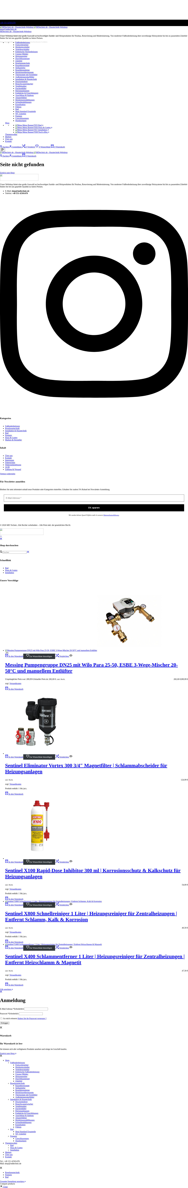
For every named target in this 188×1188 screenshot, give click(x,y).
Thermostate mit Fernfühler (26, 1095)
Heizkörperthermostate (24, 1092)
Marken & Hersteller (13, 440)
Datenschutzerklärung (111, 515)
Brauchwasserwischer (24, 1104)
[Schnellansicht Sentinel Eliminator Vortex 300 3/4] (70, 757)
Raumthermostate (22, 1086)
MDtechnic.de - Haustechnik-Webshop (15, 31)
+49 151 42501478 (7, 23)
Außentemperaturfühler (24, 1097)
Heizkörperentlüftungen (25, 1120)
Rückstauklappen (22, 1111)
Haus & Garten (11, 438)
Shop (7, 123)
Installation (9, 573)
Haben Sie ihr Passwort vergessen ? (32, 1018)
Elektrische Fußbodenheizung (27, 1072)
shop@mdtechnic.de (8, 29)
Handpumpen (20, 1141)
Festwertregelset (21, 1065)
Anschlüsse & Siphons (24, 1115)
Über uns (9, 139)
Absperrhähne (21, 1118)
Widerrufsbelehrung (13, 465)
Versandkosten (15, 683)
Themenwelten (11, 134)
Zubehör (18, 1081)
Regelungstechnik (22, 63)
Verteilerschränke (22, 1069)
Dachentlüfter (20, 1109)
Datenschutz (10, 462)
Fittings (18, 1127)
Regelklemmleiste (22, 1090)
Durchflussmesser (22, 1079)
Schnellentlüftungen (23, 1122)
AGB (7, 467)
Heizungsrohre (21, 1076)
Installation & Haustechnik (26, 79)
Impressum (9, 460)
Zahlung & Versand (13, 469)
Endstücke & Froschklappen (26, 1113)
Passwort (9, 1014)
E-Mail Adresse (12, 1009)
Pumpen (18, 116)
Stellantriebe (20, 1088)
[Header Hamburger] (2, 149)
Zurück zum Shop (7, 1053)
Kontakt (8, 141)
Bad (17, 109)
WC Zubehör (20, 1134)
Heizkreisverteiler (22, 1067)
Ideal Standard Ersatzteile (25, 1132)
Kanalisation (20, 1125)
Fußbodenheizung (22, 42)
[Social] (94, 410)
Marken (8, 137)
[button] (28, 147)
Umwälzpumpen (22, 1138)
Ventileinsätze (20, 1106)
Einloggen (4, 1023)
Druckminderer (21, 1102)
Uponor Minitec (21, 1074)
